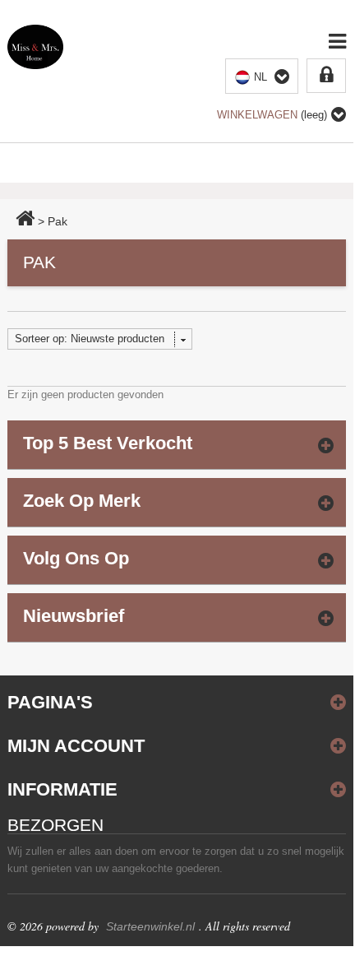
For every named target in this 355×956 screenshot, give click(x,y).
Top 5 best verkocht (107, 443)
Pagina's (50, 702)
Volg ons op (76, 558)
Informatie (62, 789)
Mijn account (76, 746)
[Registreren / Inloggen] (326, 75)
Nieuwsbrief (73, 616)
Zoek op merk (82, 500)
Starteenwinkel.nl (150, 926)
